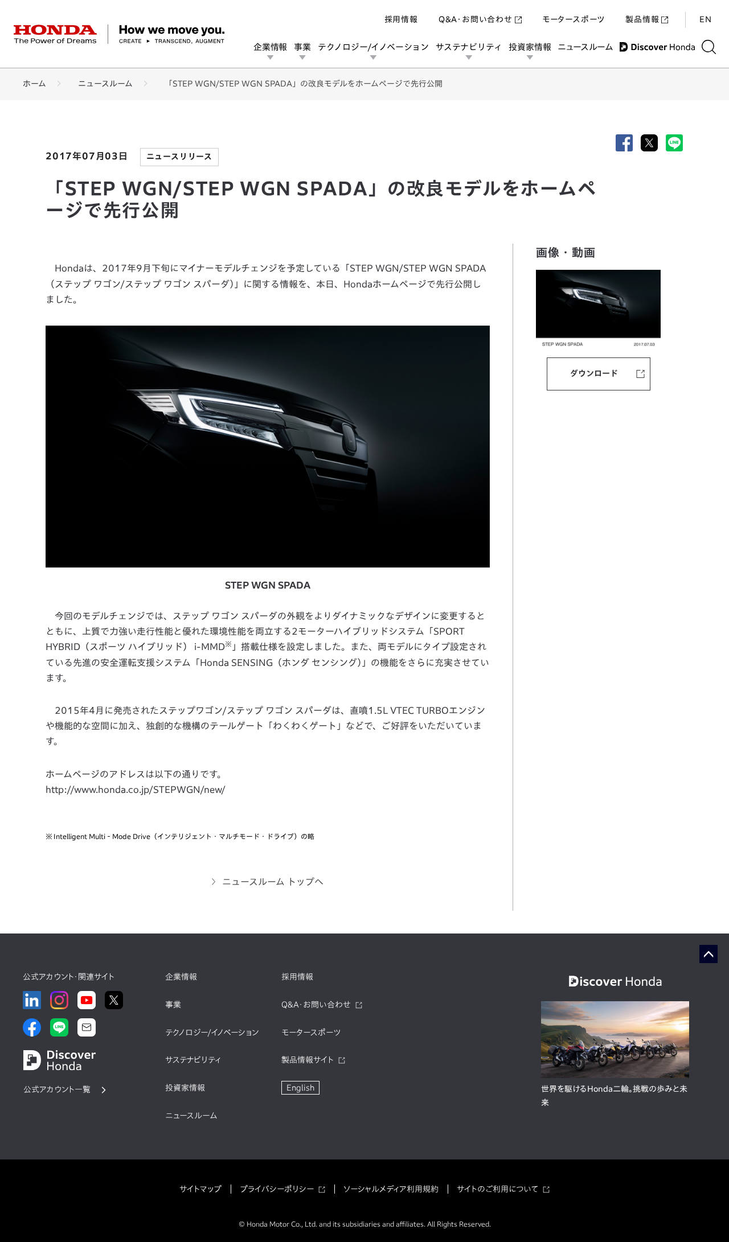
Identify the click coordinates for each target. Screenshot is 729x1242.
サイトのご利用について (497, 1189)
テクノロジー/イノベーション (373, 47)
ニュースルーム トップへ (272, 881)
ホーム (34, 84)
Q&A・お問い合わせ (476, 19)
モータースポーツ (573, 19)
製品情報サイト (307, 1060)
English (300, 1088)
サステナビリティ (469, 47)
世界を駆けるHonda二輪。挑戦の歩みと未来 (614, 1096)
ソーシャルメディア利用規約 (391, 1189)
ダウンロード (594, 373)
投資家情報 (530, 47)
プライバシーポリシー (277, 1189)
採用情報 (401, 19)
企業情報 (270, 47)
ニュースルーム (585, 47)
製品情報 (642, 19)
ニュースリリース (179, 157)
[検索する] (709, 47)
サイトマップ (200, 1189)
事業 (302, 47)
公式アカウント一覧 (57, 1089)
